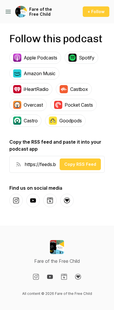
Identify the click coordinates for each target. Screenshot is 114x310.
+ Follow (96, 11)
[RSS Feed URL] (18, 164)
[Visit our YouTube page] (50, 277)
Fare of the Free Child (40, 12)
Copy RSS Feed (80, 164)
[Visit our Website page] (64, 277)
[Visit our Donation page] (78, 277)
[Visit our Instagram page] (36, 277)
